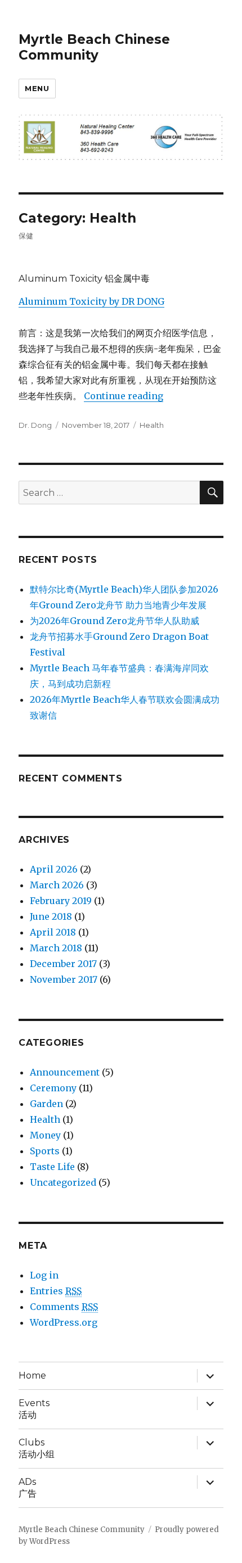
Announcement (65, 1072)
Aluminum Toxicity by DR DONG (91, 301)
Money (45, 1135)
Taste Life (52, 1166)
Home (32, 1375)
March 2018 (56, 948)
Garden (46, 1103)
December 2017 (63, 963)
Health (152, 425)
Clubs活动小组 (37, 1448)
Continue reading (123, 395)
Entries (56, 1291)
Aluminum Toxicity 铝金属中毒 (84, 278)
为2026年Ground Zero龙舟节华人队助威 (114, 620)
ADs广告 (28, 1487)
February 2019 (61, 900)
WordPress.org (63, 1322)
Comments (64, 1306)
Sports (45, 1151)
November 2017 (63, 979)
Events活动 (34, 1409)
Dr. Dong (35, 425)
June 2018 (51, 916)
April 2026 (54, 869)
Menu (37, 88)
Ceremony (53, 1088)
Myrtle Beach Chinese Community (94, 47)
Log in (44, 1275)
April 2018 (53, 932)
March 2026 (57, 885)
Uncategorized (63, 1182)
